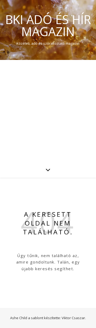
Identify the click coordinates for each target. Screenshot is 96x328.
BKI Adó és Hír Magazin (48, 25)
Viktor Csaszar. (74, 317)
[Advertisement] (48, 111)
